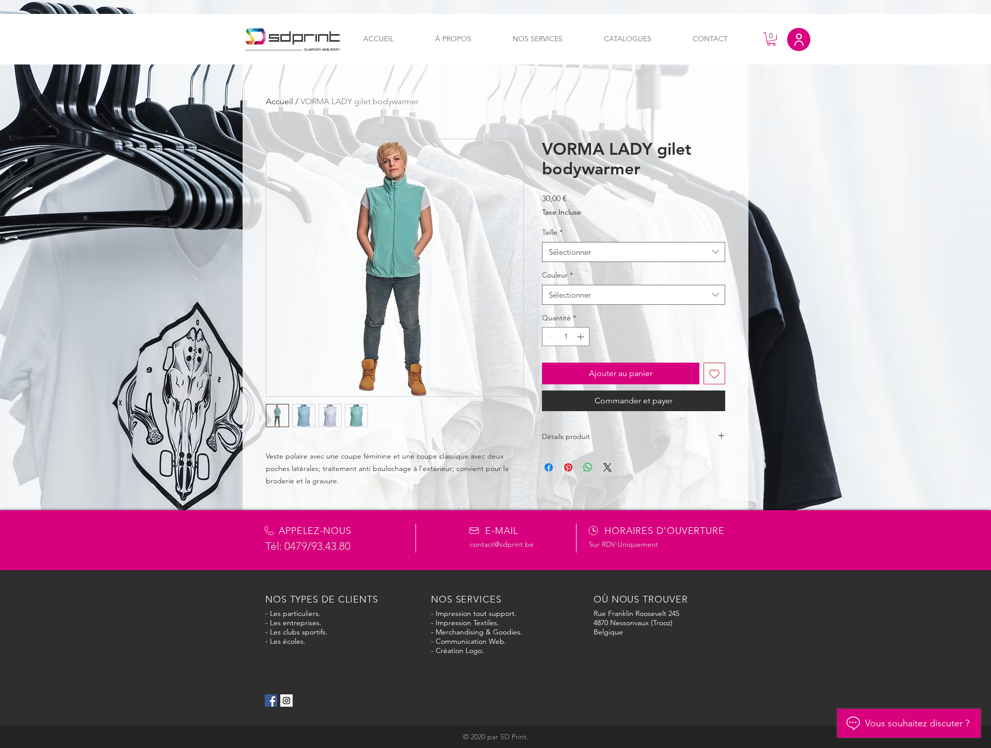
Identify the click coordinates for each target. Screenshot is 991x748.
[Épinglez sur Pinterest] (568, 467)
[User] (798, 39)
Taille (552, 232)
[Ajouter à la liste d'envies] (714, 373)
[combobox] (633, 252)
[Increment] (581, 337)
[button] (771, 39)
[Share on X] (607, 467)
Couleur (557, 275)
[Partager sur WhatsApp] (588, 467)
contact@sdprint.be (502, 544)
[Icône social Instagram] (286, 700)
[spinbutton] (565, 337)
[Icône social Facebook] (271, 700)
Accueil (279, 101)
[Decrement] (550, 337)
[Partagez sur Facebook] (548, 467)
